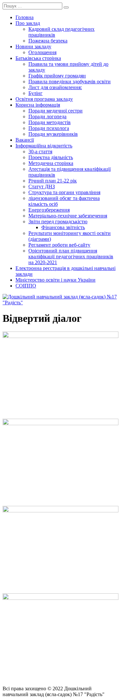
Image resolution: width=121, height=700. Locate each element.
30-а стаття (40, 151)
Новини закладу (33, 46)
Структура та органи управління (64, 192)
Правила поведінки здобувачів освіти (69, 81)
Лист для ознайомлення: (55, 87)
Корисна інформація (37, 105)
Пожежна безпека (47, 40)
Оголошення (42, 52)
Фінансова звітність (63, 227)
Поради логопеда (47, 116)
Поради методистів (49, 122)
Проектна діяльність (50, 157)
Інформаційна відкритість (43, 145)
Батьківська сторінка (38, 58)
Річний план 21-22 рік (52, 180)
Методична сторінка (50, 163)
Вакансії (24, 140)
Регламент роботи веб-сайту (59, 245)
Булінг (35, 93)
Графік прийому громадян (57, 75)
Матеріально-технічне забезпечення (67, 215)
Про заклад (27, 23)
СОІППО (25, 285)
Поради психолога (48, 128)
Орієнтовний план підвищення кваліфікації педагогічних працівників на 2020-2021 (70, 256)
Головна (24, 17)
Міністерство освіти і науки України (55, 280)
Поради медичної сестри (55, 110)
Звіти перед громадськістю (57, 221)
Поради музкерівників (53, 134)
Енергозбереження (49, 210)
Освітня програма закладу (44, 99)
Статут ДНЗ (41, 186)
